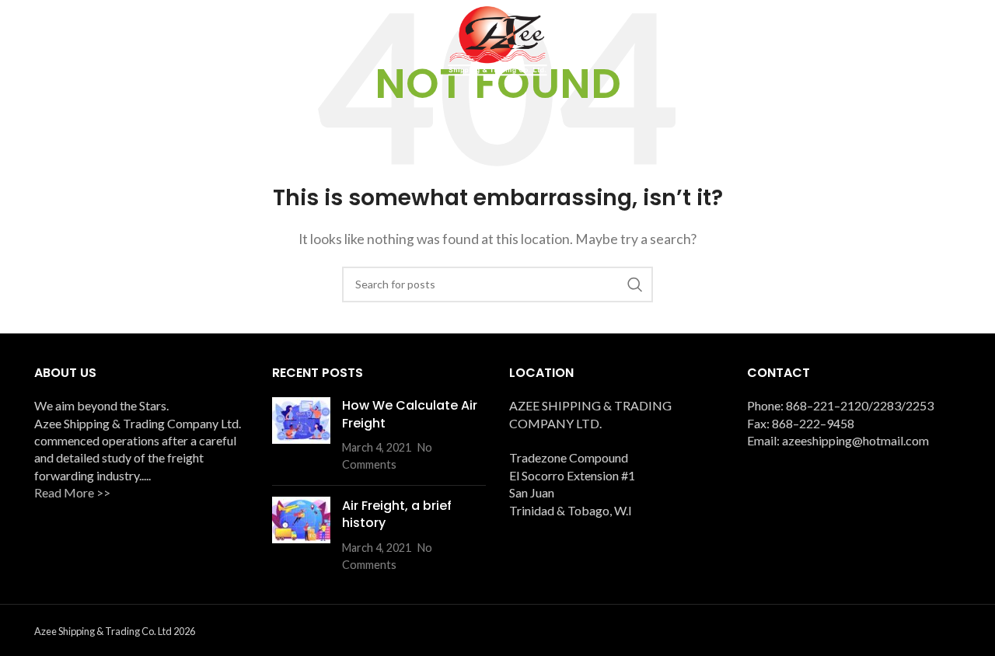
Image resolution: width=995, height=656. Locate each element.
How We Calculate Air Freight (409, 413)
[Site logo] (497, 39)
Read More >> (72, 492)
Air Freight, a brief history (397, 513)
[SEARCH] (635, 284)
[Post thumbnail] (301, 435)
